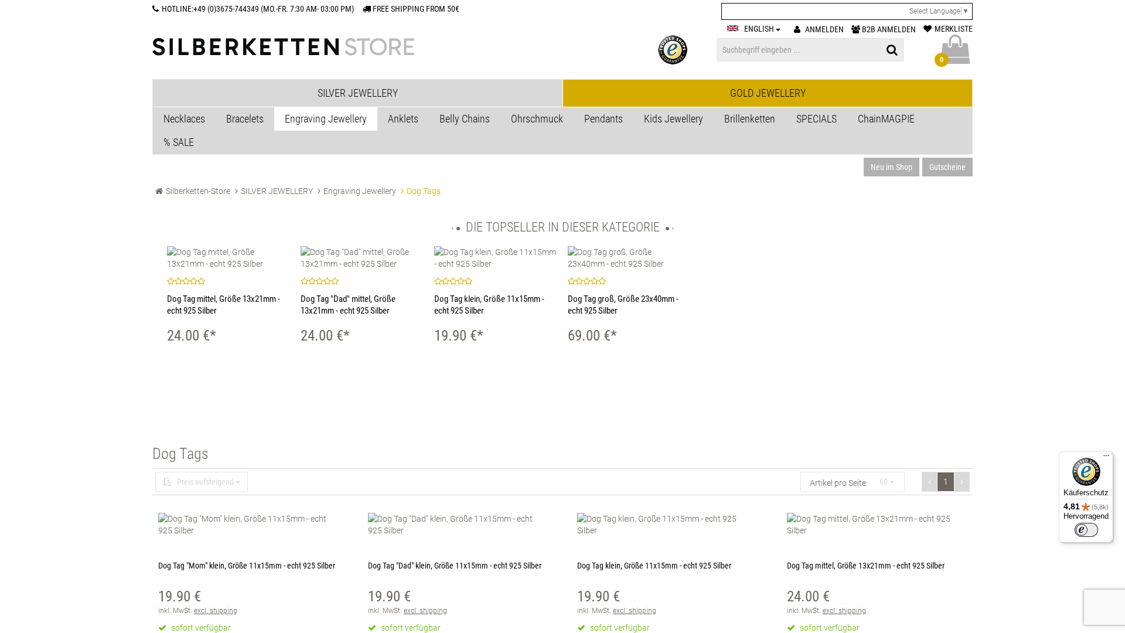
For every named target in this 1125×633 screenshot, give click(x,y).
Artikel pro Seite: (839, 483)
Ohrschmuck (537, 119)
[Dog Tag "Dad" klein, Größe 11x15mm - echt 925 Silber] (458, 524)
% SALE (178, 142)
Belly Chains (464, 119)
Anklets (403, 119)
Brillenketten (749, 119)
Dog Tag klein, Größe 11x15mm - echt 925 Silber (654, 565)
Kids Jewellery (673, 119)
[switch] (1086, 530)
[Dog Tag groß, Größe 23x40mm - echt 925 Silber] (629, 258)
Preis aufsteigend (205, 481)
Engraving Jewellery (326, 119)
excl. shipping (215, 611)
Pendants (603, 119)
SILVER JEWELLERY (277, 191)
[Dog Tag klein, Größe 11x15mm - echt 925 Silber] (495, 258)
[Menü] (1106, 458)
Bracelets (245, 119)
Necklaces (184, 119)
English (760, 28)
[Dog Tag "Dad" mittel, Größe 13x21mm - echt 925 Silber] (361, 258)
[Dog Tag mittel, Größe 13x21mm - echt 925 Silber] (228, 258)
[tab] (357, 93)
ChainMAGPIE (886, 119)
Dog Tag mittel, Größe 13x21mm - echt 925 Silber (866, 565)
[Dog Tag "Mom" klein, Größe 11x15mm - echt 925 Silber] (248, 524)
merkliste (954, 28)
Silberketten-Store (198, 191)
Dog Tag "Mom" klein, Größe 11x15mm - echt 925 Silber (246, 565)
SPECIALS (816, 119)
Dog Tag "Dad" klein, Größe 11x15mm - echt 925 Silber (454, 565)
